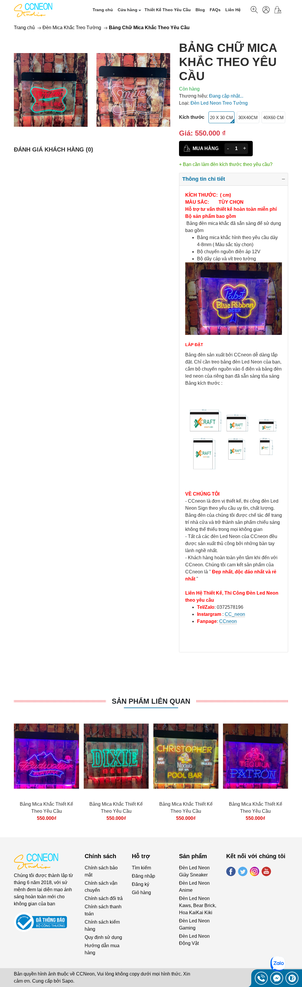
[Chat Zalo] (291, 978)
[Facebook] (231, 871)
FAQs (215, 9)
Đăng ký (140, 884)
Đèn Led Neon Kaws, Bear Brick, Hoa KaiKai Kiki (197, 905)
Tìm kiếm (141, 867)
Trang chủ (103, 9)
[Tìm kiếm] (254, 10)
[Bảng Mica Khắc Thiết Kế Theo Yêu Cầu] (46, 756)
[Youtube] (266, 871)
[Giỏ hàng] (280, 10)
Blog (200, 9)
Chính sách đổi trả (104, 898)
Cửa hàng (127, 9)
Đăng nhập (143, 876)
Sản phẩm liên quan (151, 701)
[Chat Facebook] (276, 978)
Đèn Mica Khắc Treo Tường (71, 27)
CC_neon (235, 614)
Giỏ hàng (141, 892)
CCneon (228, 621)
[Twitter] (242, 871)
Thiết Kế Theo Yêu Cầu (168, 9)
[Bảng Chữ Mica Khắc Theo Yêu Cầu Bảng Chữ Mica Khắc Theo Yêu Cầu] (51, 90)
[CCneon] (33, 9)
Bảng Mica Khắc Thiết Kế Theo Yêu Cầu (46, 808)
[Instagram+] (254, 871)
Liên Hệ (233, 9)
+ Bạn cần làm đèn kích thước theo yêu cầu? (226, 164)
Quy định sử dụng (103, 937)
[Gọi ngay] (261, 978)
